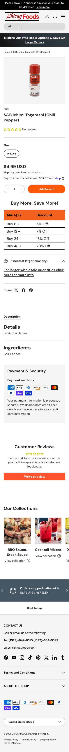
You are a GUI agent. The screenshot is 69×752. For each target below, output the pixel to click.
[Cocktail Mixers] (48, 531)
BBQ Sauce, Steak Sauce (17, 552)
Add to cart (46, 189)
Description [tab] (12, 317)
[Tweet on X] (16, 290)
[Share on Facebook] (23, 290)
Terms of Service (12, 743)
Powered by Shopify (38, 733)
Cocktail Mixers (48, 549)
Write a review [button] (34, 476)
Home (7, 52)
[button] (55, 16)
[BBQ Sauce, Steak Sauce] (17, 531)
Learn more (53, 5)
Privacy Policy (11, 739)
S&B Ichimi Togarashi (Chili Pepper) (31, 52)
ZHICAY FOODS (19, 733)
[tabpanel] (34, 341)
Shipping (9, 172)
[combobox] (34, 26)
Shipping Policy (48, 739)
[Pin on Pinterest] (31, 290)
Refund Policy (29, 739)
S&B (6, 109)
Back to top (34, 608)
